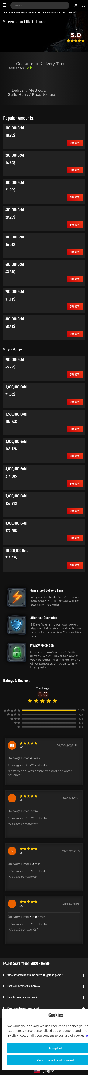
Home (9, 12)
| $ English (47, 1071)
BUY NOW (74, 142)
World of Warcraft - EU (29, 12)
